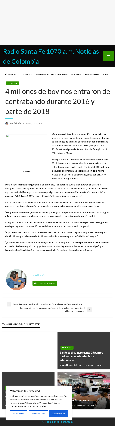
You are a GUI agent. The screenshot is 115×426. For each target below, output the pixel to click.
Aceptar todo (58, 413)
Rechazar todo (38, 413)
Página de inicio (12, 74)
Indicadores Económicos (75, 400)
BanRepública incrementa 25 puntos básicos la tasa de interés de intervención (81, 356)
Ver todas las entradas (44, 283)
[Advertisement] (57, 22)
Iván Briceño (16, 123)
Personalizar (18, 413)
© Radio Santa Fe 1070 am (57, 421)
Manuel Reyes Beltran (70, 365)
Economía (27, 74)
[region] (39, 403)
